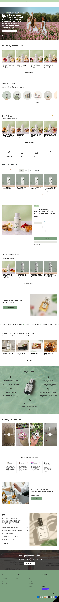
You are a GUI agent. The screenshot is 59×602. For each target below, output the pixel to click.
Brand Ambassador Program (32, 588)
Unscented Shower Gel (8, 353)
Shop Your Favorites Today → (9, 31)
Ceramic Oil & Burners (6, 584)
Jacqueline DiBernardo (47, 463)
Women (21, 170)
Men (30, 170)
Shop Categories (21, 5)
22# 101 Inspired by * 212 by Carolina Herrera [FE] (8, 188)
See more (7, 470)
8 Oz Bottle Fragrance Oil (38, 224)
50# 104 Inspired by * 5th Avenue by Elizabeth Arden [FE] (50, 188)
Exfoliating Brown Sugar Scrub (49, 354)
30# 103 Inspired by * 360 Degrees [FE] (36, 188)
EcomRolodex (20, 596)
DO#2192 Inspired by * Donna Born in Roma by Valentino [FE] (49, 65)
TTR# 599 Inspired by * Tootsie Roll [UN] (21, 135)
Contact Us (17, 578)
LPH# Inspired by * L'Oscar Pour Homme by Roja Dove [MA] (50, 135)
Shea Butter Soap (34, 353)
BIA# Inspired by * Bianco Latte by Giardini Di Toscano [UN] (36, 275)
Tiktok (43, 576)
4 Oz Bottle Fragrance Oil (47, 222)
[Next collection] (31, 105)
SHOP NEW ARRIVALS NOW (29, 142)
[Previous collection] (28, 105)
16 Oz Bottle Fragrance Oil (47, 224)
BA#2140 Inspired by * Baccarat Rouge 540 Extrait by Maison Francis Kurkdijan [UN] (8, 276)
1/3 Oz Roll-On (36, 230)
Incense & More (5, 580)
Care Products (36, 170)
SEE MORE (29, 360)
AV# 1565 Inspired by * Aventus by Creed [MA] (22, 275)
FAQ (29, 578)
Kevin (21, 462)
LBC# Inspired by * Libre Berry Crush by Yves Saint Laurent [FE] (8, 65)
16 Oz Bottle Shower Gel (38, 226)
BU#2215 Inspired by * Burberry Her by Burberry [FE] (36, 65)
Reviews (30, 580)
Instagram (43, 577)
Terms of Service (31, 584)
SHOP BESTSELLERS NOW (29, 283)
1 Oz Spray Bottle (50, 228)
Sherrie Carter (10, 462)
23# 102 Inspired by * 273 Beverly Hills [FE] (22, 188)
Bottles (3, 581)
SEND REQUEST (36, 498)
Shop (15, 5)
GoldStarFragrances (8, 596)
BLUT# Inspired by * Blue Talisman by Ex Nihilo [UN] (22, 65)
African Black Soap (21, 353)
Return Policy (31, 581)
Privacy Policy (31, 583)
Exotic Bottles (4, 583)
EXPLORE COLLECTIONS (9, 307)
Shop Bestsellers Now (29, 72)
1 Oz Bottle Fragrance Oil (38, 222)
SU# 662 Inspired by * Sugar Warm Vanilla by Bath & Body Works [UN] (50, 275)
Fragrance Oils (4, 576)
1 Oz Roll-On (36, 228)
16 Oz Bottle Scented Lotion (47, 226)
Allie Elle (34, 462)
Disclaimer (30, 586)
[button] (9, 4)
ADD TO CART (44, 238)
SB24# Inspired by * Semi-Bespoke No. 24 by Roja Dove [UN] (36, 135)
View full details (36, 244)
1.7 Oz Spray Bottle (42, 228)
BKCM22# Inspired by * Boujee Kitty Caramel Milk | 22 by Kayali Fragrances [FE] (8, 135)
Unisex (26, 170)
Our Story (17, 576)
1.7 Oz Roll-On (43, 230)
